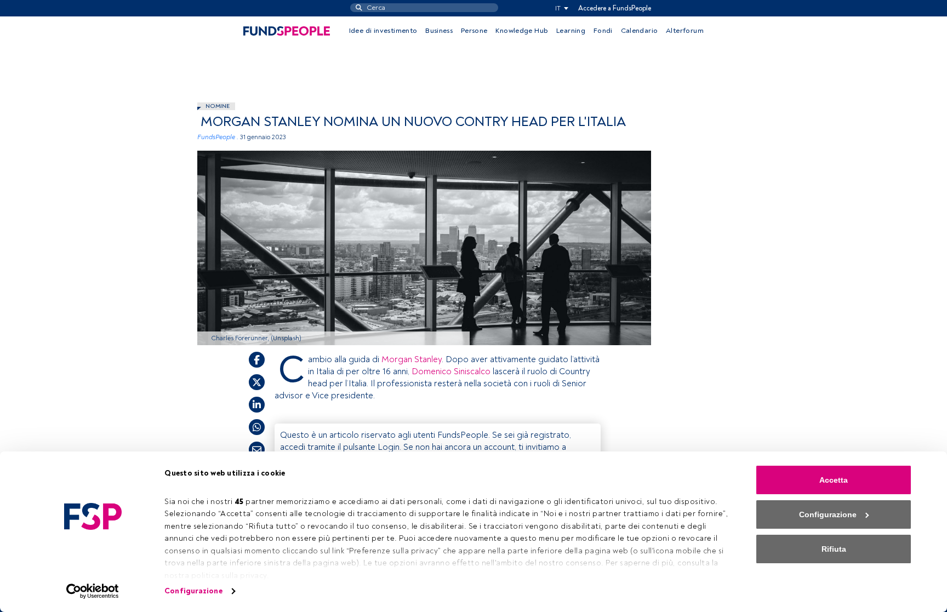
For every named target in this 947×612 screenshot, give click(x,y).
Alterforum (685, 30)
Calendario (639, 30)
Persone (474, 30)
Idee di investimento (383, 30)
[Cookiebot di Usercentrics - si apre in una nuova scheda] (93, 591)
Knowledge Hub (521, 30)
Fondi (603, 30)
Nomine (218, 106)
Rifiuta (834, 549)
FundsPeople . (217, 137)
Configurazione (193, 591)
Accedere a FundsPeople (614, 8)
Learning (570, 30)
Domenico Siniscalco (451, 371)
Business (439, 30)
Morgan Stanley (411, 359)
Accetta (833, 480)
